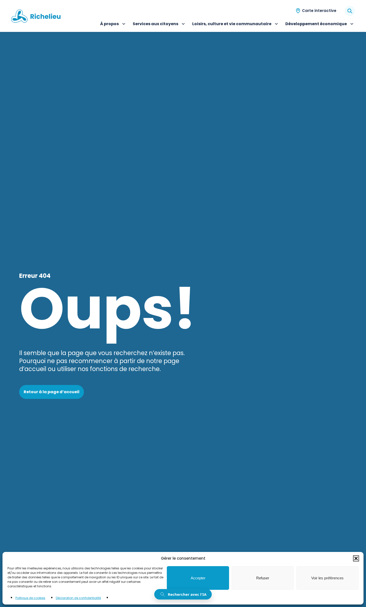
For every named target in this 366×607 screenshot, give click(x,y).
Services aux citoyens (155, 24)
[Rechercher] (350, 11)
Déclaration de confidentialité (78, 598)
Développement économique (316, 24)
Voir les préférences (327, 578)
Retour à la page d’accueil (51, 392)
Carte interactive (319, 10)
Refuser (262, 578)
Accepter (198, 578)
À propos (113, 24)
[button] (356, 558)
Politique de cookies (30, 598)
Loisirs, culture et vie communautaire (231, 24)
